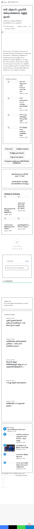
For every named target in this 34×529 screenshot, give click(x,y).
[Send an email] (14, 26)
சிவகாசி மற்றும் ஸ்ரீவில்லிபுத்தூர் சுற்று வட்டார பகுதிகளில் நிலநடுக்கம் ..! (16, 364)
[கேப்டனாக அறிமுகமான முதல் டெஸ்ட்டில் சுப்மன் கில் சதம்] (13, 82)
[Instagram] (1, 495)
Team (3, 483)
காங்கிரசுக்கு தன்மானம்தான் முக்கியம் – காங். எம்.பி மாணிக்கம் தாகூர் (16, 343)
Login (27, 261)
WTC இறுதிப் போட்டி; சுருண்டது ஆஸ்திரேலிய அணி (23, 131)
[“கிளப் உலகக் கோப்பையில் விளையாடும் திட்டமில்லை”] (24, 197)
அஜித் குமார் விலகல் (17, 153)
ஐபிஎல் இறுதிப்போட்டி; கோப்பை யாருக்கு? (23, 226)
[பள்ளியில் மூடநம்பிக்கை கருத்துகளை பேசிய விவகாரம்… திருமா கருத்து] (9, 435)
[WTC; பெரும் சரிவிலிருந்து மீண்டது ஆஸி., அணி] (13, 115)
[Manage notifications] (29, 524)
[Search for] (32, 3)
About (3, 481)
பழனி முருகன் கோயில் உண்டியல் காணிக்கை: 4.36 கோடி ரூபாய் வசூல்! (15, 322)
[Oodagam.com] (13, 2)
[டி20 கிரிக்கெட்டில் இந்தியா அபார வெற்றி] (9, 451)
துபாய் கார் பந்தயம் (17, 157)
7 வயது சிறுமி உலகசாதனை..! (16, 383)
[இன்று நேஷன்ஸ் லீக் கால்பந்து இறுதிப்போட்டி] (10, 197)
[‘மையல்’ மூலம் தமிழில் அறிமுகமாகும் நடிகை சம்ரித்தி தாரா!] (9, 463)
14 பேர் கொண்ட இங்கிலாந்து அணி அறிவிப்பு (9, 226)
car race (10, 149)
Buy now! (4, 487)
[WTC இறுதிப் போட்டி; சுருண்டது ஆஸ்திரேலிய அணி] (13, 128)
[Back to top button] (0, 503)
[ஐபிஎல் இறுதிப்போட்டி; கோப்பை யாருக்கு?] (24, 219)
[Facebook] (1, 489)
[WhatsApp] (1, 497)
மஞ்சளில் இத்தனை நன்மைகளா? (16, 429)
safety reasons (23, 149)
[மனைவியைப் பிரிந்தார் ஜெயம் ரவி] (9, 455)
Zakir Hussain (10, 26)
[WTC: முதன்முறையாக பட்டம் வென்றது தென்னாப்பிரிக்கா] (13, 98)
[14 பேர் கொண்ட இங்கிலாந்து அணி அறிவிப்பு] (10, 219)
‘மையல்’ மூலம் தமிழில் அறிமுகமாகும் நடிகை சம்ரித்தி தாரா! (22, 465)
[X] (1, 491)
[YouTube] (1, 493)
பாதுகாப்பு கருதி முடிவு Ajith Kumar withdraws (17, 162)
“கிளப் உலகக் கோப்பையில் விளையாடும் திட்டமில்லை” (21, 205)
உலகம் (2, 485)
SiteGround (4, 477)
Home (3, 479)
